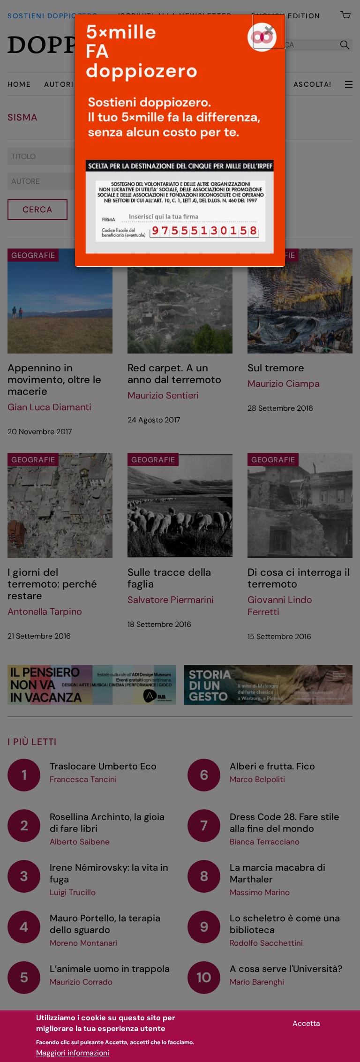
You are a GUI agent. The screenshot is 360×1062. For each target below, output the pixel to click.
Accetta (306, 1023)
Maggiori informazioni (72, 1053)
